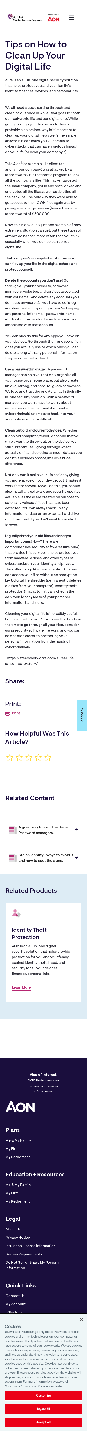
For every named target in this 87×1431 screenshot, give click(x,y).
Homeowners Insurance (44, 1086)
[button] (82, 715)
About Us (13, 1229)
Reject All (43, 1409)
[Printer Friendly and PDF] (12, 715)
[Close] (81, 1320)
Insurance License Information (31, 1246)
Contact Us (15, 1296)
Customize (43, 1395)
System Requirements (24, 1254)
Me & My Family (18, 1140)
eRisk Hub (14, 1313)
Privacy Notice (18, 1238)
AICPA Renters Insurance (43, 1080)
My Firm (12, 1149)
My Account (16, 1304)
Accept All (43, 1422)
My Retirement (18, 1157)
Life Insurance (43, 1091)
